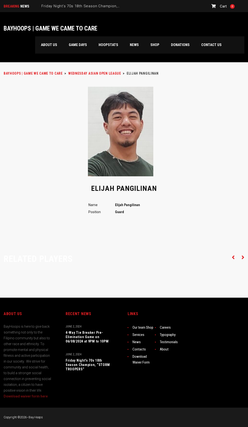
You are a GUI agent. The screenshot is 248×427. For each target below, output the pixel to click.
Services (138, 335)
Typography (168, 335)
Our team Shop (142, 327)
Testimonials (169, 342)
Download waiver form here (26, 396)
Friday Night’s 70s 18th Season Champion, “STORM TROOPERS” (88, 364)
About (164, 349)
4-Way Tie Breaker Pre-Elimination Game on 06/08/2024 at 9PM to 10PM (87, 337)
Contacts (139, 349)
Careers (165, 327)
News (136, 342)
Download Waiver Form (141, 359)
